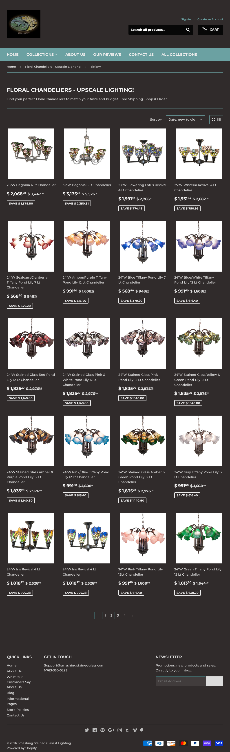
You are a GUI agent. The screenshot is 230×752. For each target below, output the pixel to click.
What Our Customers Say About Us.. (19, 682)
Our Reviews (107, 54)
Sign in (186, 19)
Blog (10, 693)
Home (13, 54)
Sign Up (214, 681)
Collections (41, 54)
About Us (75, 54)
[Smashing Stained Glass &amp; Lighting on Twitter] (87, 731)
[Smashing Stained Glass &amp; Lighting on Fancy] (141, 731)
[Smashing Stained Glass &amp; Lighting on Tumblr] (127, 731)
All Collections (179, 54)
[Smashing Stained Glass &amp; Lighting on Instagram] (119, 731)
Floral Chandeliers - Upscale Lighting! (53, 66)
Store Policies (18, 710)
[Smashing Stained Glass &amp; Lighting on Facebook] (94, 731)
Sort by (156, 119)
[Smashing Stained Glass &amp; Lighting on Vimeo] (135, 731)
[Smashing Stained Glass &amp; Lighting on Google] (111, 731)
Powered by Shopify (22, 748)
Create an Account (210, 19)
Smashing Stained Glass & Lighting (44, 743)
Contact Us (141, 54)
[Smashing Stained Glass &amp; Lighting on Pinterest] (102, 731)
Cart (214, 29)
